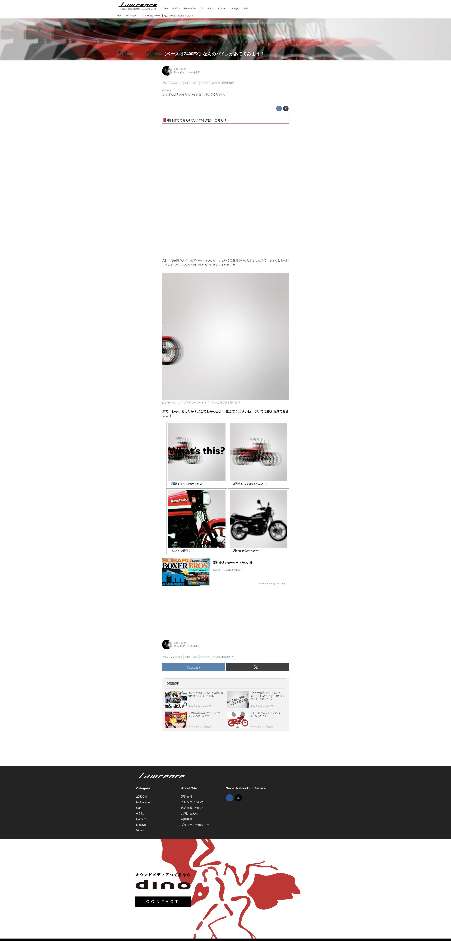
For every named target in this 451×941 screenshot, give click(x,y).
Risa (176, 72)
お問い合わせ (189, 813)
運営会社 (186, 796)
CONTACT (163, 901)
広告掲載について (192, 807)
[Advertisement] (188, 611)
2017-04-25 (180, 69)
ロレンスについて (192, 802)
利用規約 (186, 819)
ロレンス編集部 (191, 72)
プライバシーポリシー (195, 824)
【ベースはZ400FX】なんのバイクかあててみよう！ (213, 53)
